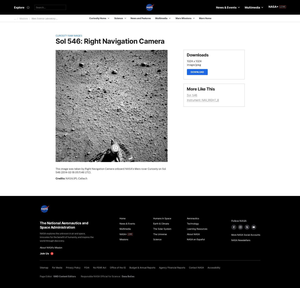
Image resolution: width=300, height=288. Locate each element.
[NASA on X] (247, 227)
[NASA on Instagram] (240, 227)
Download (197, 72)
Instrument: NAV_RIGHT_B (203, 100)
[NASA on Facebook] (233, 227)
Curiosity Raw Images (69, 35)
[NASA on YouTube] (253, 227)
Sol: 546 (192, 95)
